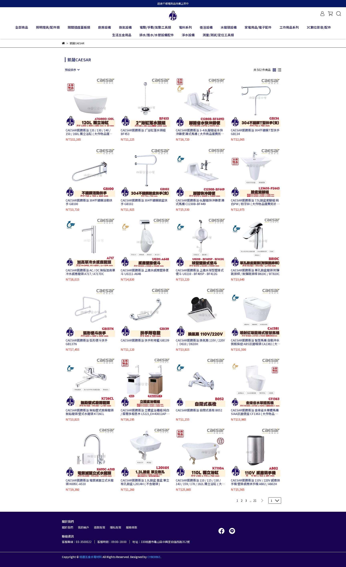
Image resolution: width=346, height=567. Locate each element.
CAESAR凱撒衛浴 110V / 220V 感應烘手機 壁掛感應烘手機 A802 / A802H (255, 482)
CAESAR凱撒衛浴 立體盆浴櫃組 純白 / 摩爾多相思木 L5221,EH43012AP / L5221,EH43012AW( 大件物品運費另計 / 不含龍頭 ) (145, 412)
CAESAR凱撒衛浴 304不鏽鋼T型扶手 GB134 (255, 132)
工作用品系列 (289, 27)
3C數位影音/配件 (319, 27)
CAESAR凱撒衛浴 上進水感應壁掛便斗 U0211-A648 (145, 272)
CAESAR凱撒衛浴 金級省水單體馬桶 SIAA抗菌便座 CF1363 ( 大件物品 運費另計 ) (255, 412)
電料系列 (185, 27)
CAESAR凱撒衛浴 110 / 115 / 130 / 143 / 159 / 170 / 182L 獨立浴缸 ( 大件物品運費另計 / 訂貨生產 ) (200, 482)
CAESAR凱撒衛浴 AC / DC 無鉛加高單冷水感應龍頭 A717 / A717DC (90, 272)
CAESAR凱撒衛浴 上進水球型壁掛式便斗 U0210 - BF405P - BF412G (200, 272)
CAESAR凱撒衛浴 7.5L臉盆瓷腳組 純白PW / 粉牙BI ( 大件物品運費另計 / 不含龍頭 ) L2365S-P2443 (255, 202)
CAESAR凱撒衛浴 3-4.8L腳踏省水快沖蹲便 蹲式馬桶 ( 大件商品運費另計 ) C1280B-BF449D (200, 132)
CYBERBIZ (153, 557)
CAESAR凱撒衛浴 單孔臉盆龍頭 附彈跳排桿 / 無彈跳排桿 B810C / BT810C (255, 272)
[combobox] (72, 69)
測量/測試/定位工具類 (218, 35)
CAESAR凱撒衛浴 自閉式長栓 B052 (199, 410)
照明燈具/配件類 (48, 27)
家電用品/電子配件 (258, 27)
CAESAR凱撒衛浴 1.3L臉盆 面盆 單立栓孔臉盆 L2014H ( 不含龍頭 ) (145, 482)
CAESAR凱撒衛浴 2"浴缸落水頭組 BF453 (143, 132)
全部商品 (21, 27)
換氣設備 (125, 27)
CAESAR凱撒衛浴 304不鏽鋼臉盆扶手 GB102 (144, 202)
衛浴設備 (206, 27)
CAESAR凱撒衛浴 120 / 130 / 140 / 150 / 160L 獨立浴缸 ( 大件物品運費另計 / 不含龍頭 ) (89, 132)
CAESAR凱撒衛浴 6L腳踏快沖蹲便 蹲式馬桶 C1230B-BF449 (200, 202)
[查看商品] (84, 102)
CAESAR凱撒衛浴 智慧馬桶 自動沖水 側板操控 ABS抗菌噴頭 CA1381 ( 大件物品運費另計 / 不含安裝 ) (255, 342)
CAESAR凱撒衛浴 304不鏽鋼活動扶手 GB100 (89, 202)
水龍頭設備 (229, 27)
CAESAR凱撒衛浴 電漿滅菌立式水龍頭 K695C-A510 (90, 482)
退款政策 (99, 527)
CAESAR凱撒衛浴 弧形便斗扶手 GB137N (87, 342)
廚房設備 (104, 27)
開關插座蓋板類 (79, 27)
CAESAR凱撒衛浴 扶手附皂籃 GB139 (145, 340)
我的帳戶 (83, 527)
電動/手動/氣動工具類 (155, 27)
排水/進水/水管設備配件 (156, 35)
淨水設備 (188, 35)
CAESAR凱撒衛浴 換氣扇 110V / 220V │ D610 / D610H (200, 342)
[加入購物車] (96, 102)
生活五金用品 (121, 35)
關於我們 (67, 527)
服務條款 (131, 527)
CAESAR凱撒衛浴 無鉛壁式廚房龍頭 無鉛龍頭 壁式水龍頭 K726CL (90, 412)
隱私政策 (115, 527)
